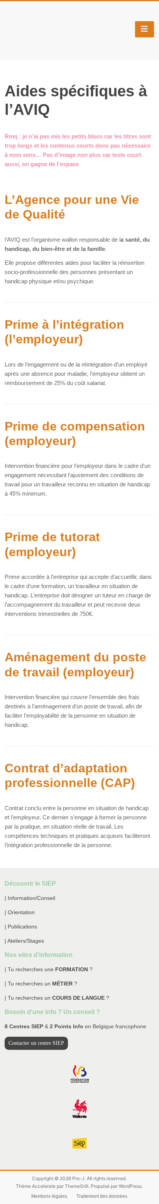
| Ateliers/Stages (24, 941)
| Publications (21, 926)
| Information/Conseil (30, 898)
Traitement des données (101, 1196)
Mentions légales (49, 1196)
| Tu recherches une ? (49, 969)
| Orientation (20, 912)
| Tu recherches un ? (41, 983)
